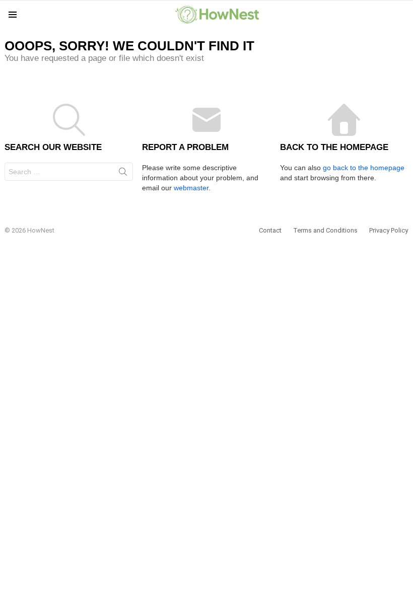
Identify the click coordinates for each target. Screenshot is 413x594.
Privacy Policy (388, 230)
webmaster (191, 188)
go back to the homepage (363, 168)
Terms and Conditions (325, 230)
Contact (270, 230)
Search (123, 174)
